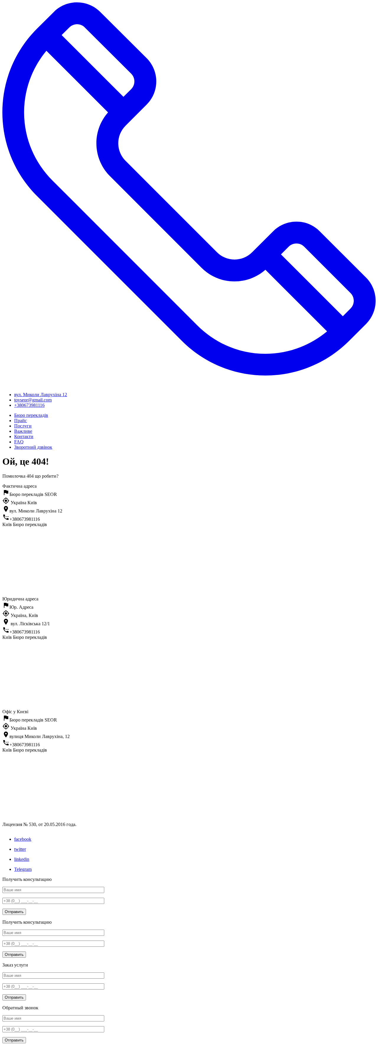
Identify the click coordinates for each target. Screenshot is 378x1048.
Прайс (20, 420)
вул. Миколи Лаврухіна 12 (40, 394)
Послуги (23, 425)
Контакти (23, 436)
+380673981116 (29, 405)
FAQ (19, 441)
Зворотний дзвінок (33, 447)
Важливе (23, 431)
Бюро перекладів (31, 415)
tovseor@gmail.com (33, 399)
